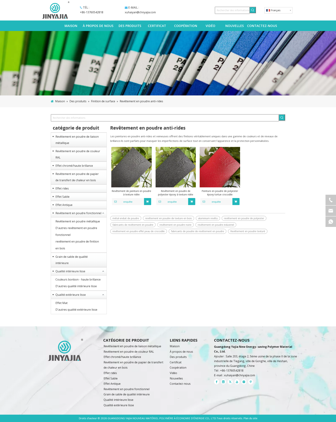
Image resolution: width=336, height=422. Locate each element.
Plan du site (250, 418)
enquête (127, 201)
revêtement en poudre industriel (216, 224)
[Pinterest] (250, 381)
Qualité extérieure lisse (70, 295)
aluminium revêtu (208, 218)
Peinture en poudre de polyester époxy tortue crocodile (220, 192)
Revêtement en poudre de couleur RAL (77, 154)
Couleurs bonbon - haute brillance (78, 279)
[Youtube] (237, 381)
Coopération (178, 367)
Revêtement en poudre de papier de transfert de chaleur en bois (77, 177)
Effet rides (62, 188)
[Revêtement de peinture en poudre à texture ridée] (131, 167)
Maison (175, 346)
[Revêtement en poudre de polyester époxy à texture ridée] (176, 167)
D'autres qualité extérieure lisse (76, 310)
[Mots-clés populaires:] (253, 10)
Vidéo (173, 373)
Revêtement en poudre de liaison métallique (77, 140)
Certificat (175, 362)
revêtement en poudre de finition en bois (77, 245)
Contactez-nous (180, 384)
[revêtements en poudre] (65, 350)
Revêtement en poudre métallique (77, 221)
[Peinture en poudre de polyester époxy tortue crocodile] (220, 167)
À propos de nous (181, 352)
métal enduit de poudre (126, 218)
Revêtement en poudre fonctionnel (78, 213)
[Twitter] (230, 381)
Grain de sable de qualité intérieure (71, 260)
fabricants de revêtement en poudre (133, 224)
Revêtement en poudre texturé (247, 231)
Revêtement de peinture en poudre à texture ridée (131, 192)
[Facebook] (216, 381)
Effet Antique (63, 205)
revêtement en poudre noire (175, 224)
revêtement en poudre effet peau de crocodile (139, 231)
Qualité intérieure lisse (70, 271)
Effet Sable (62, 197)
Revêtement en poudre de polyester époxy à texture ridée (175, 192)
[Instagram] (243, 381)
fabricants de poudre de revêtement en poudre (197, 231)
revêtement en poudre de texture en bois (168, 218)
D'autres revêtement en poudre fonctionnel (76, 231)
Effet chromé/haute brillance (74, 166)
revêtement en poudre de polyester (244, 218)
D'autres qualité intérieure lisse (76, 286)
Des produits (178, 357)
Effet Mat (61, 303)
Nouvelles (176, 378)
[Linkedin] (223, 381)
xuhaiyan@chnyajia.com (140, 12)
